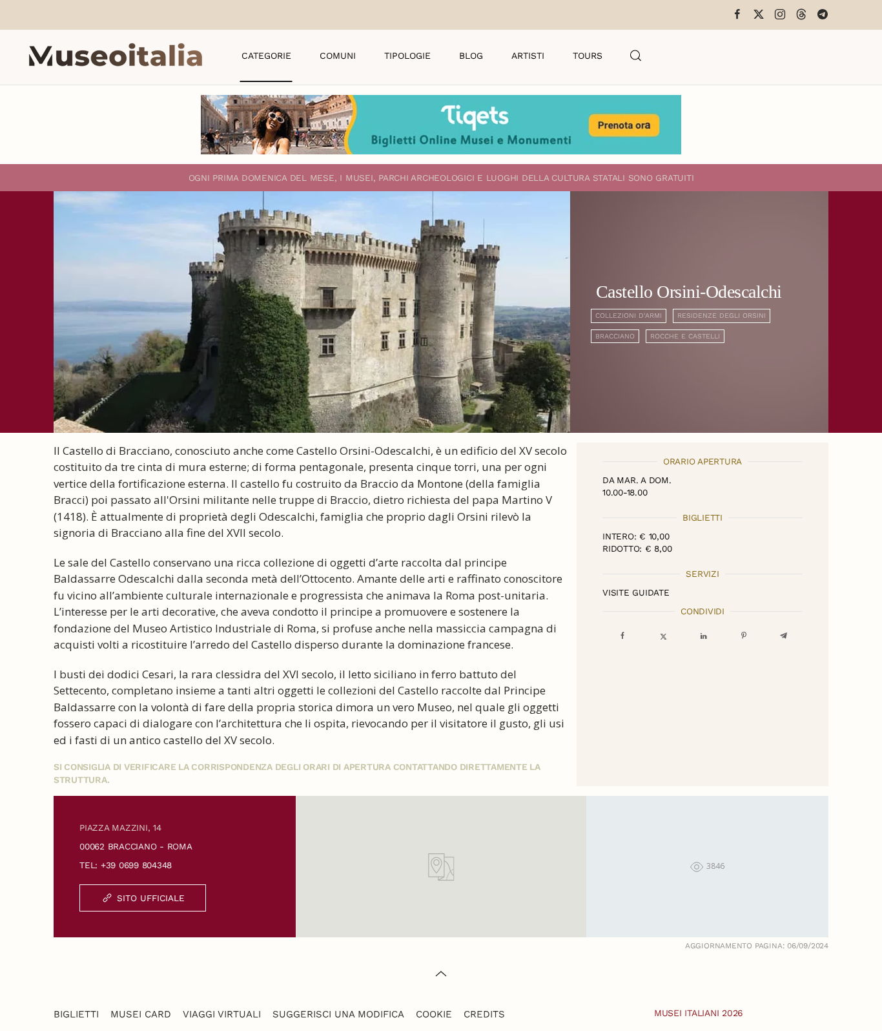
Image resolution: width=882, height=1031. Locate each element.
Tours (587, 55)
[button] (636, 55)
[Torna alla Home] (115, 55)
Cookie (434, 1014)
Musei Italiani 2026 (698, 1013)
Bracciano (615, 336)
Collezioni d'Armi (628, 315)
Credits (484, 1014)
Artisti (527, 55)
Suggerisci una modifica (338, 1014)
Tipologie (407, 55)
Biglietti (76, 1014)
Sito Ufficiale (151, 898)
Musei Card (140, 1014)
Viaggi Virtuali (222, 1014)
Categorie (266, 55)
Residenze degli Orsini (721, 315)
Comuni (338, 55)
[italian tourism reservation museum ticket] (441, 124)
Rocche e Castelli (685, 336)
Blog (471, 55)
